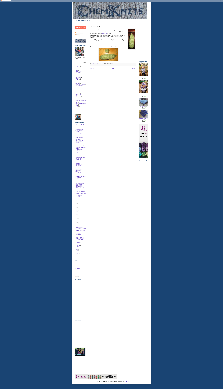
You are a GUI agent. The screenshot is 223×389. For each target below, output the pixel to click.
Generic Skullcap (78, 170)
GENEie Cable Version (79, 130)
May (77, 250)
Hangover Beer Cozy (78, 136)
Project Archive (77, 99)
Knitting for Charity (78, 86)
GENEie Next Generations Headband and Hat (79, 133)
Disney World (77, 72)
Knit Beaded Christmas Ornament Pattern (80, 239)
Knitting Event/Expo (78, 85)
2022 (76, 206)
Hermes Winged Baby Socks (79, 172)
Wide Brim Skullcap (78, 195)
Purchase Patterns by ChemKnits (80, 100)
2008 (76, 257)
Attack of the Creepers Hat (79, 153)
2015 (76, 215)
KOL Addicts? (78, 234)
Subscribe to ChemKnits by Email (80, 280)
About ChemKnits (77, 268)
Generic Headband (78, 169)
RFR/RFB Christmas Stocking (80, 187)
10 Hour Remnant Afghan (79, 149)
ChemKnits (94, 63)
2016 (76, 214)
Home (113, 68)
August (77, 246)
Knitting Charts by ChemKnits (80, 84)
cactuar (121, 30)
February (78, 254)
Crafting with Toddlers (78, 69)
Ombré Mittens (77, 182)
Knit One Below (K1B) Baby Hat (80, 176)
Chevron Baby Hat (78, 163)
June (77, 249)
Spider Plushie (77, 190)
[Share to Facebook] (107, 63)
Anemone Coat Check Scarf (143, 118)
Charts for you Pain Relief (80, 237)
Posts (77, 32)
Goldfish (76, 171)
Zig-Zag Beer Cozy (78, 196)
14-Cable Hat (77, 150)
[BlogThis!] (105, 63)
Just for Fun (77, 83)
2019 (76, 210)
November (78, 242)
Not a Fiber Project (78, 94)
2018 (76, 211)
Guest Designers (78, 77)
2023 (76, 204)
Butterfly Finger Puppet (79, 159)
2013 (76, 218)
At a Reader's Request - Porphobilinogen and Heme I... (81, 228)
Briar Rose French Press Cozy (80, 157)
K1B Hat (77, 226)
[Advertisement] (79, 300)
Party (76, 95)
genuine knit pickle (107, 30)
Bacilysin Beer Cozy (78, 125)
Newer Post (92, 68)
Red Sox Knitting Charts (79, 186)
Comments (78, 34)
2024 (76, 203)
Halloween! (77, 78)
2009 (76, 223)
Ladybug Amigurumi (78, 177)
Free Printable (77, 76)
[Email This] (104, 63)
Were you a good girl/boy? (80, 230)
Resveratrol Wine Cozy (79, 140)
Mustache (77, 178)
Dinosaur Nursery (78, 71)
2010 (76, 222)
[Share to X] (106, 63)
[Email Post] (101, 63)
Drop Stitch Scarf (78, 165)
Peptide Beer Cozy (78, 139)
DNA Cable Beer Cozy (79, 128)
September (78, 245)
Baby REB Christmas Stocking (80, 156)
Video (76, 110)
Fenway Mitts (77, 166)
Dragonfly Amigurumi (78, 164)
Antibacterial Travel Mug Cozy (80, 124)
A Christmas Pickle (79, 233)
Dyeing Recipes (78, 73)
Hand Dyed (77, 79)
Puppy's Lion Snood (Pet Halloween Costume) (79, 185)
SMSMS (76, 105)
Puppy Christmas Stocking (79, 183)
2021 (76, 207)
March (77, 253)
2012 (76, 219)
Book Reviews (77, 66)
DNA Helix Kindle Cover (79, 129)
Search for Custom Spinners (80, 240)
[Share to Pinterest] (108, 63)
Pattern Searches (78, 96)
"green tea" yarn (104, 33)
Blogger (127, 381)
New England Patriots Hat (79, 179)
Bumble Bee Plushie (78, 158)
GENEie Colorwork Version (79, 131)
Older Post (133, 68)
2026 (76, 200)
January (77, 256)
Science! (76, 106)
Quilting (76, 102)
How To (76, 82)
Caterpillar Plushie (78, 162)
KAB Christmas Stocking (79, 175)
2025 (76, 202)
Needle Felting (77, 93)
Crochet (76, 70)
